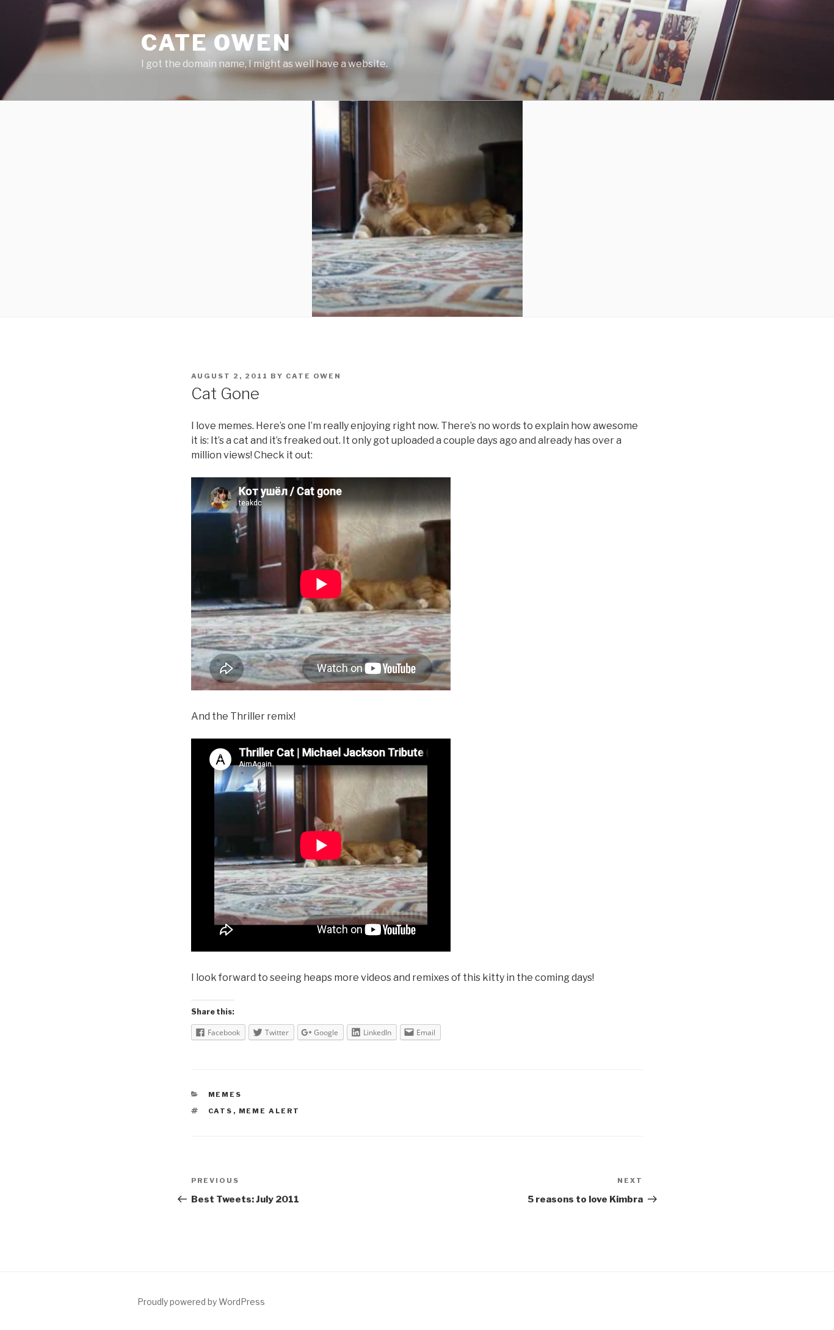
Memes (225, 1094)
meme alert (269, 1111)
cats (220, 1111)
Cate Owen (216, 42)
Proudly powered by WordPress (201, 1301)
